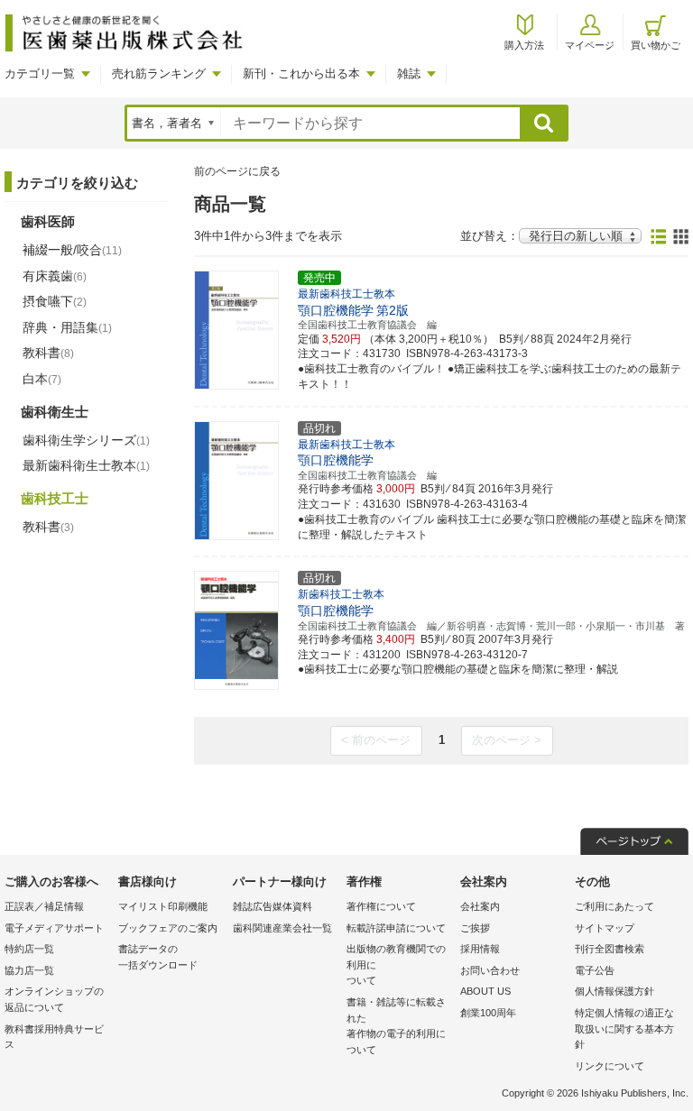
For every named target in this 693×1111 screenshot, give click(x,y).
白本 (42, 379)
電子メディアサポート (54, 928)
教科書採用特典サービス (54, 1037)
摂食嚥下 (55, 301)
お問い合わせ (490, 970)
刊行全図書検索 (609, 948)
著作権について (381, 906)
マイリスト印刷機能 (163, 906)
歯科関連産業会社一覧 (282, 928)
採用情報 (480, 948)
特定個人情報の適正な (624, 1028)
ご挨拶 (475, 928)
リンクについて (609, 1065)
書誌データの (158, 956)
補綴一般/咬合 (72, 250)
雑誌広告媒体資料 (272, 906)
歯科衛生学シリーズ (86, 440)
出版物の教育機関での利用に (396, 964)
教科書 (48, 352)
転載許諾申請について (396, 928)
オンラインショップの (54, 999)
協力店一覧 (29, 970)
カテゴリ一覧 (40, 73)
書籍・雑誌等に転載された (396, 1025)
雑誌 (408, 73)
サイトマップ (604, 928)
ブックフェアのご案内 (167, 928)
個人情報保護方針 (614, 991)
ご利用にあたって (614, 906)
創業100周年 (488, 1012)
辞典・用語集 (67, 327)
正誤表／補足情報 (44, 906)
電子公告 (594, 970)
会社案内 (480, 906)
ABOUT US (485, 991)
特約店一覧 (29, 948)
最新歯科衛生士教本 (86, 465)
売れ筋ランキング (159, 73)
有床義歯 (55, 276)
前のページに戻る (237, 171)
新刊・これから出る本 (301, 73)
